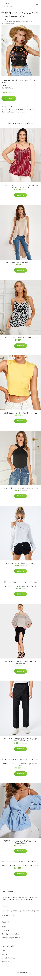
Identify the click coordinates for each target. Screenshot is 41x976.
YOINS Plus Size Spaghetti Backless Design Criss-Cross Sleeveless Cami (20, 186)
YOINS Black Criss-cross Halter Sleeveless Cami (20, 488)
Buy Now (9, 98)
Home (3, 19)
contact (4, 954)
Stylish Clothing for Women (20, 80)
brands (3, 927)
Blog (3, 951)
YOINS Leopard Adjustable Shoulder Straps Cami (20, 338)
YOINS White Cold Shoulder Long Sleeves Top (20, 563)
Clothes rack (5, 930)
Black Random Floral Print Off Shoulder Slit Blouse (20, 866)
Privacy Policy (6, 962)
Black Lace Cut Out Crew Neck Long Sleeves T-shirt (20, 765)
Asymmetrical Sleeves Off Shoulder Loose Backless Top (20, 662)
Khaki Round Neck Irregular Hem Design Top (20, 263)
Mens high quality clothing (10, 934)
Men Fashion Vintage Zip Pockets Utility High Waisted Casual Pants (20, 740)
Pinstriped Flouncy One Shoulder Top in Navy (20, 586)
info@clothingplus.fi (8, 915)
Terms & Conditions (8, 958)
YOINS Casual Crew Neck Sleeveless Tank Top (20, 413)
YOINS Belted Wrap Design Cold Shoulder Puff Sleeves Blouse (20, 842)
